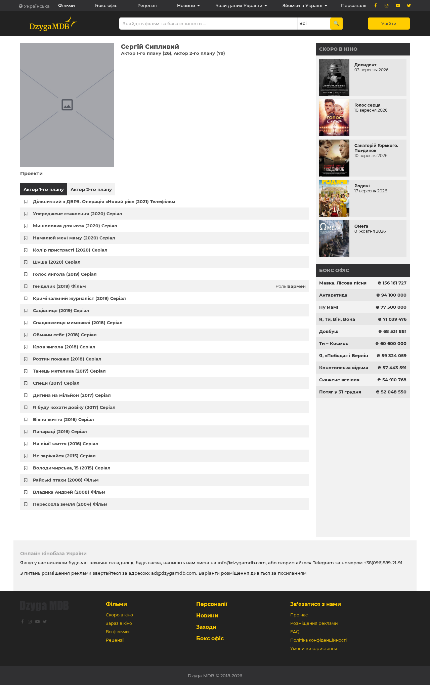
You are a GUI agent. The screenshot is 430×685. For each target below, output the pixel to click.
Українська (37, 6)
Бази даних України (238, 5)
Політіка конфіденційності (318, 640)
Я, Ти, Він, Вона (337, 319)
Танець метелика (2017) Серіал (69, 371)
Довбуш (329, 331)
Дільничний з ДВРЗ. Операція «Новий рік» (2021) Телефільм (104, 201)
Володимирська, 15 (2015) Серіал (72, 467)
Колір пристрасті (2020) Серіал (70, 250)
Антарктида (333, 295)
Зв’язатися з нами (315, 604)
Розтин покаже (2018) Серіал (67, 358)
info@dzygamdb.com (241, 562)
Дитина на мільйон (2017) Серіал (72, 395)
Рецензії (147, 5)
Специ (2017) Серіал (56, 383)
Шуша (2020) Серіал (57, 262)
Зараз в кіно (119, 623)
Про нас (299, 614)
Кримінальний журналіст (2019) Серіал (79, 298)
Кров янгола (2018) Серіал (64, 346)
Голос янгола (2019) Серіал (65, 274)
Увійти (388, 23)
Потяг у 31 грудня (340, 391)
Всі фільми (117, 631)
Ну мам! (328, 307)
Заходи (206, 627)
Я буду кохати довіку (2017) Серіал (74, 407)
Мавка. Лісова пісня (343, 283)
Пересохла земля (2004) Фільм (70, 504)
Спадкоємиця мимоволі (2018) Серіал (78, 322)
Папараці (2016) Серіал (60, 431)
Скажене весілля (339, 379)
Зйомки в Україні (302, 5)
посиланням (292, 573)
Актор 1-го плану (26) (146, 53)
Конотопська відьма (343, 367)
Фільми (66, 5)
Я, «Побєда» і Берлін (343, 355)
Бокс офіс (106, 5)
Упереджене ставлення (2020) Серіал (77, 213)
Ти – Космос (333, 343)
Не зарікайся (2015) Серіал (64, 455)
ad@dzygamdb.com (173, 573)
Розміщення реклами (314, 623)
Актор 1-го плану (44, 189)
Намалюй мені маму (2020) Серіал (74, 237)
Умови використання (313, 648)
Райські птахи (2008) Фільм (66, 480)
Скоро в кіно (338, 49)
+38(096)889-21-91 (383, 562)
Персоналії (354, 5)
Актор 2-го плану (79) (199, 53)
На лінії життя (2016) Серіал (65, 443)
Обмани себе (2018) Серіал (65, 334)
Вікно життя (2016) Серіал (63, 419)
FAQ (294, 631)
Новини (186, 5)
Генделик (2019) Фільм (59, 286)
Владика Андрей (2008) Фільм (69, 492)
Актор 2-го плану (91, 189)
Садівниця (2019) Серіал (61, 310)
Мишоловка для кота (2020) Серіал (75, 225)
